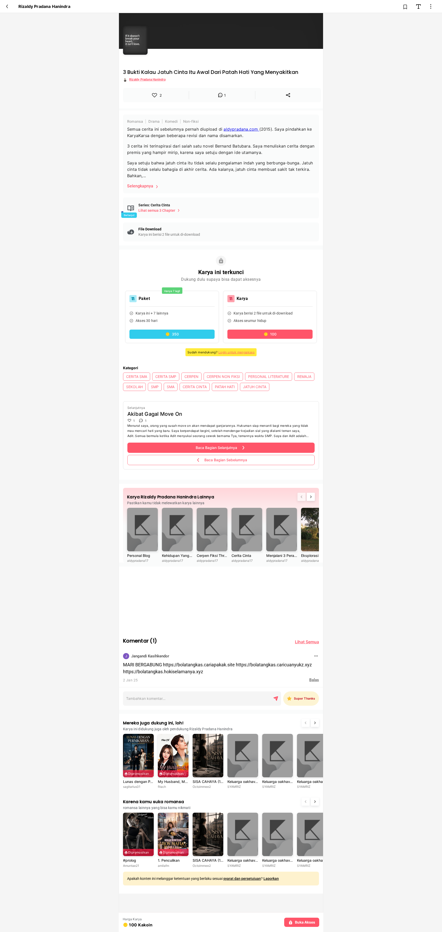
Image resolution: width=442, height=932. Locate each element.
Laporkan (271, 879)
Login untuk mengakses (236, 352)
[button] (172, 334)
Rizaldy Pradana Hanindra (44, 6)
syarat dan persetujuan (242, 879)
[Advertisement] (221, 599)
